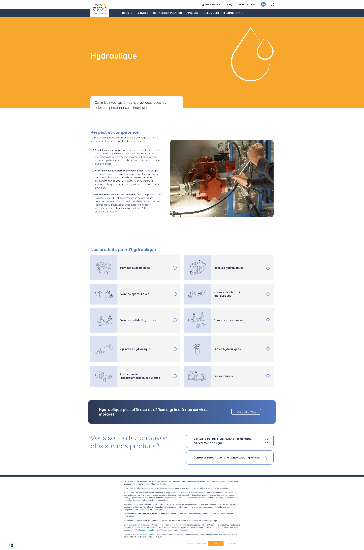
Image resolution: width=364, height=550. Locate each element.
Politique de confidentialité (146, 530)
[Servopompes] (262, 376)
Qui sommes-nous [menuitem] (212, 4)
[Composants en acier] (262, 320)
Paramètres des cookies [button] (197, 543)
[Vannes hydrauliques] (168, 294)
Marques (192, 13)
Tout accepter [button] (216, 543)
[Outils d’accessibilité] (12, 545)
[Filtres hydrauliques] (262, 349)
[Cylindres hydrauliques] (168, 349)
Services (142, 13)
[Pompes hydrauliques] (168, 267)
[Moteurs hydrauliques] (262, 267)
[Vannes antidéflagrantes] (168, 320)
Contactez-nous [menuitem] (247, 4)
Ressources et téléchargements (223, 13)
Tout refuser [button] (232, 543)
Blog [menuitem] (229, 4)
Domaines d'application (167, 13)
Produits (126, 13)
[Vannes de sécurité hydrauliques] (262, 294)
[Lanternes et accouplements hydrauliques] (168, 376)
